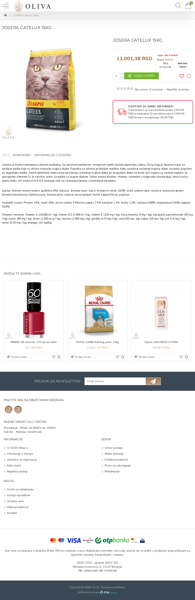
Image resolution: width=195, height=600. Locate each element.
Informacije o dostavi (52, 155)
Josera (169, 59)
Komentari (22, 155)
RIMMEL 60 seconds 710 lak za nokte (34, 342)
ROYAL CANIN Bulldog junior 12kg (97, 342)
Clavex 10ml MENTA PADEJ (161, 342)
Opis (5, 155)
